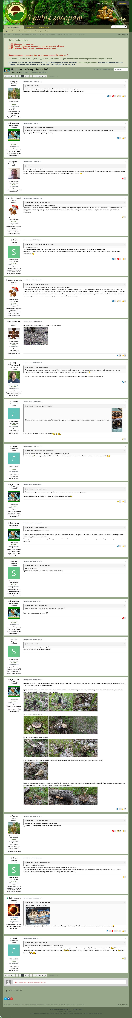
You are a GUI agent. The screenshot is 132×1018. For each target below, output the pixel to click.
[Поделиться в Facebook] (8, 998)
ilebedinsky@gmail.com (87, 62)
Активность (30, 27)
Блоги (14, 31)
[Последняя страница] (45, 76)
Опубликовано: (32, 81)
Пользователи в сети (25, 31)
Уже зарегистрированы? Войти (105, 3)
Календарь (38, 31)
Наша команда (44, 27)
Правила (48, 31)
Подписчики (118, 69)
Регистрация (123, 3)
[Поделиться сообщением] (125, 81)
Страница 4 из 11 (53, 76)
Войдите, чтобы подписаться (104, 69)
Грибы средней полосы (14, 27)
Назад (10, 76)
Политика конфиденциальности (60, 1009)
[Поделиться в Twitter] (5, 998)
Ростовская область (40, 72)
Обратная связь (77, 1009)
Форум (6, 31)
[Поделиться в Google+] (11, 998)
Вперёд (41, 76)
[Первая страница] (5, 76)
